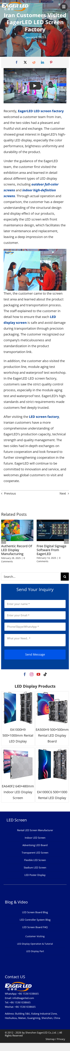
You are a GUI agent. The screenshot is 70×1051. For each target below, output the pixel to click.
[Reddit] (34, 62)
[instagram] (31, 674)
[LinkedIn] (42, 62)
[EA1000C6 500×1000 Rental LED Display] (52, 764)
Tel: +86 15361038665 (18, 1002)
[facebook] (25, 674)
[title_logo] (15, 3)
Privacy (61, 1039)
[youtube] (38, 674)
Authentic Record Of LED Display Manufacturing (16, 550)
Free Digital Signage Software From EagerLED (51, 550)
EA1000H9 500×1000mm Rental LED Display (17, 735)
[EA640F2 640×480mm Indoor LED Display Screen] (18, 764)
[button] (3, 541)
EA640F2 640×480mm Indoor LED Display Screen (18, 792)
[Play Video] (35, 86)
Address (9, 1013)
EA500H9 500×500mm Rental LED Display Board (52, 735)
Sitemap (50, 1039)
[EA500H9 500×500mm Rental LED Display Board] (52, 707)
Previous (10, 493)
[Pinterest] (51, 62)
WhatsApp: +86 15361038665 (22, 993)
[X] (25, 62)
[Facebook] (17, 62)
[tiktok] (45, 674)
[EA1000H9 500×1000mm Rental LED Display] (18, 707)
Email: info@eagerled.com (19, 998)
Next (63, 493)
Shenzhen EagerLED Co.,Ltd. (41, 1032)
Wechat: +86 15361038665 (20, 1006)
